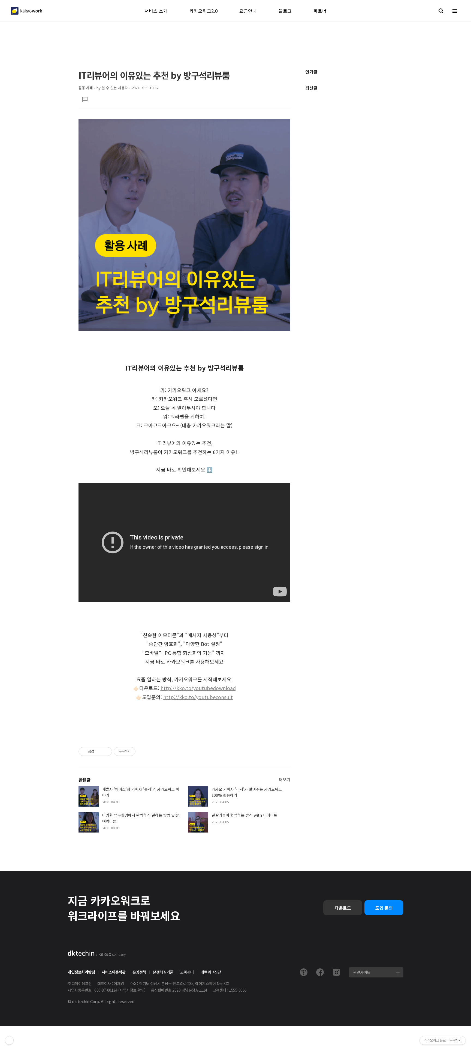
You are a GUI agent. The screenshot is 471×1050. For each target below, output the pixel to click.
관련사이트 (361, 972)
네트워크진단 (211, 972)
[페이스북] (320, 972)
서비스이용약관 (114, 972)
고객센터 (187, 972)
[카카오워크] (26, 11)
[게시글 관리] (105, 751)
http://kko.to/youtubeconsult (198, 696)
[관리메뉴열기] (9, 1040)
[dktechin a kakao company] (97, 953)
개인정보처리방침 (81, 972)
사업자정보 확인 (131, 990)
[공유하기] (99, 751)
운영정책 (139, 972)
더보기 (284, 779)
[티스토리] (303, 972)
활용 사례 (85, 87)
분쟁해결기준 (163, 972)
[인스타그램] (336, 972)
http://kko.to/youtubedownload (198, 687)
